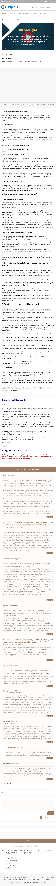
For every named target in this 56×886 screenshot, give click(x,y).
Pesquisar (2, 1)
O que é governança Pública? (8, 104)
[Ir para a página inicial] (9, 7)
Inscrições (48, 7)
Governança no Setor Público (24, 13)
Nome (3, 787)
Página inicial (34, 7)
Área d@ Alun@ (13, 13)
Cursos (42, 7)
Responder (49, 517)
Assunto (4, 793)
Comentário (5, 798)
